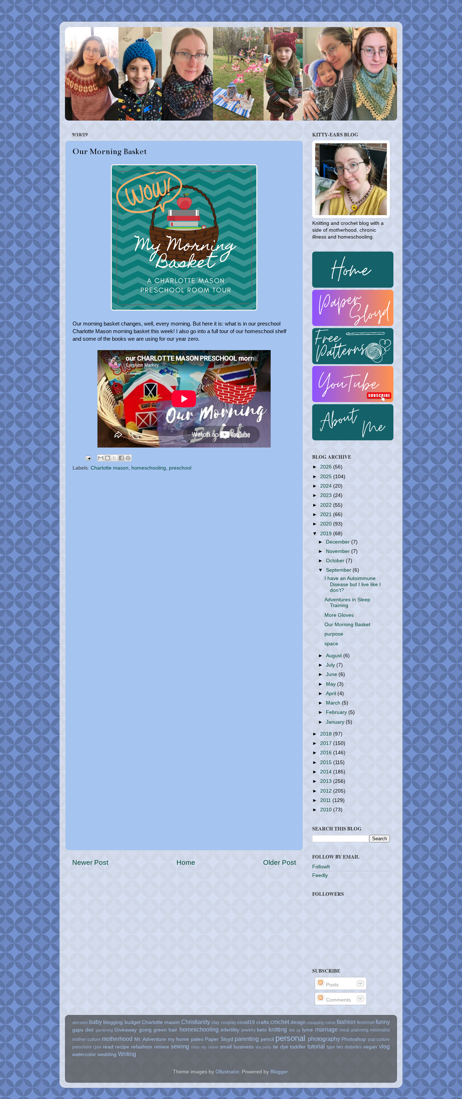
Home (185, 862)
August (334, 655)
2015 (326, 762)
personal (290, 1038)
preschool (180, 468)
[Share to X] (114, 458)
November (338, 551)
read (108, 1047)
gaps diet (82, 1030)
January (336, 722)
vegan (370, 1047)
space (331, 643)
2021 (326, 514)
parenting (247, 1038)
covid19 (246, 1022)
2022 (326, 505)
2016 (326, 752)
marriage (326, 1029)
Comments (337, 1000)
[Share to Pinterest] (128, 458)
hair (173, 1030)
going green (153, 1030)
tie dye (280, 1047)
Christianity (195, 1022)
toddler (298, 1047)
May (331, 684)
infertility (230, 1030)
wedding (107, 1054)
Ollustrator (227, 1071)
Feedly (320, 875)
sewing (180, 1046)
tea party (263, 1047)
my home (178, 1039)
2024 (326, 486)
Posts (331, 984)
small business (237, 1047)
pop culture (379, 1039)
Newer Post (90, 862)
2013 (326, 781)
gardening (104, 1030)
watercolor (84, 1054)
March (334, 703)
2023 (326, 495)
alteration (80, 1022)
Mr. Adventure (150, 1039)
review (161, 1047)
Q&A (97, 1047)
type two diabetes (344, 1047)
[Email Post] (87, 458)
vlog (384, 1046)
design (298, 1022)
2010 (326, 809)
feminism (366, 1022)
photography (324, 1038)
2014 (326, 772)
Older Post (279, 862)
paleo (197, 1039)
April (331, 693)
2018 (326, 734)
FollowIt (321, 866)
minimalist (380, 1030)
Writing (127, 1054)
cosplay (228, 1022)
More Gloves (339, 615)
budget (132, 1022)
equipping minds (321, 1022)
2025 (326, 476)
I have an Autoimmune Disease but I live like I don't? (352, 584)
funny (383, 1022)
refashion (141, 1047)
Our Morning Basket (347, 624)
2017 (326, 743)
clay (215, 1022)
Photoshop (353, 1039)
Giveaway (125, 1030)
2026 (326, 467)
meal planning (354, 1030)
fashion (346, 1022)
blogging (113, 1022)
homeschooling (148, 468)
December (338, 542)
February (337, 712)
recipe (122, 1047)
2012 (326, 791)
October (336, 560)
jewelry (248, 1030)
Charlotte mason (109, 468)
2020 (326, 524)
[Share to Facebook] (121, 458)
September (339, 570)
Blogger (279, 1071)
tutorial (316, 1046)
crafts (262, 1022)
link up (295, 1030)
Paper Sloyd (219, 1039)
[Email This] (100, 458)
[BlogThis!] (107, 458)
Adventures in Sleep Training (347, 602)
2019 (326, 533)
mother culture (86, 1039)
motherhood (117, 1038)
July (331, 665)
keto (262, 1030)
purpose (333, 634)
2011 (326, 800)
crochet (279, 1022)
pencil (267, 1039)
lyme (307, 1030)
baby (95, 1022)
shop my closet (204, 1047)
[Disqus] (184, 566)
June (332, 674)
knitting (278, 1029)
